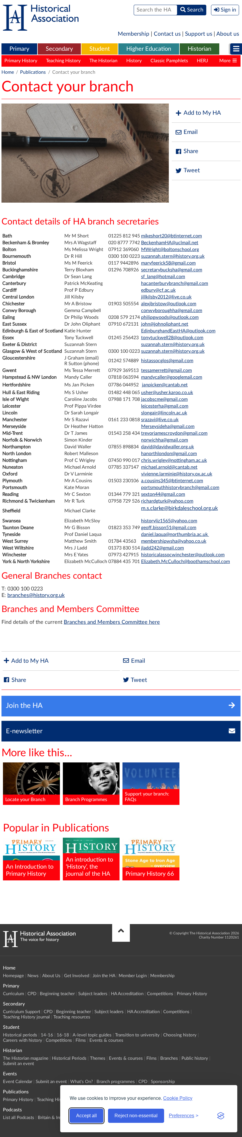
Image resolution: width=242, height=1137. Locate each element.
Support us (198, 34)
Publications (33, 72)
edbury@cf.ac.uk (158, 290)
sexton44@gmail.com (163, 494)
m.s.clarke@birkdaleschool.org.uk (179, 508)
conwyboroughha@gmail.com (171, 310)
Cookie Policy (177, 1098)
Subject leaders (92, 994)
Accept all (86, 1115)
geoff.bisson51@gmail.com (168, 527)
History (134, 60)
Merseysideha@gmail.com (167, 426)
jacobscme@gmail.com (164, 399)
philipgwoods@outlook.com (170, 317)
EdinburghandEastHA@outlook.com (178, 331)
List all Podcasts (18, 1117)
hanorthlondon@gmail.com (169, 453)
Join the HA (104, 976)
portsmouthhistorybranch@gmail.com (180, 487)
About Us (51, 976)
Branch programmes (116, 1081)
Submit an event (18, 1063)
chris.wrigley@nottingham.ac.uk (174, 460)
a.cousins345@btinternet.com (172, 480)
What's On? (81, 1081)
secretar (149, 270)
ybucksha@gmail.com (180, 270)
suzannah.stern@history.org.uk (173, 256)
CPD (31, 994)
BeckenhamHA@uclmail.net (169, 242)
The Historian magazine (25, 1058)
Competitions (160, 994)
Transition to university (137, 1035)
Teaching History (63, 60)
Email (191, 132)
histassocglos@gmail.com (167, 360)
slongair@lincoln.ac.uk (164, 413)
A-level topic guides (92, 1035)
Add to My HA (202, 113)
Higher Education (148, 49)
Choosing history (180, 1035)
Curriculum (13, 994)
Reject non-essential (136, 1115)
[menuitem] (19, 49)
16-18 (63, 1035)
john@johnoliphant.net (164, 324)
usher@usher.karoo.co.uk (167, 392)
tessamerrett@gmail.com (166, 370)
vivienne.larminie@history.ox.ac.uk (176, 474)
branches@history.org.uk (36, 595)
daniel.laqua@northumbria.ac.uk (175, 534)
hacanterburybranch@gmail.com (174, 283)
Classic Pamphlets (169, 60)
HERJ (202, 60)
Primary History (20, 60)
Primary (19, 49)
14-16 (47, 1035)
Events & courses (106, 1040)
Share (191, 151)
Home (7, 72)
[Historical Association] (41, 27)
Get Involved (76, 976)
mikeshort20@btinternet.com (171, 236)
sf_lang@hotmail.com (163, 276)
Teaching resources (71, 1017)
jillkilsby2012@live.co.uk (166, 297)
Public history (195, 1058)
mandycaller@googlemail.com (171, 377)
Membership (133, 34)
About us (227, 34)
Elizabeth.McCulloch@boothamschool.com (185, 561)
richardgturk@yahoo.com (167, 501)
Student (99, 49)
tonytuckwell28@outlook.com (172, 337)
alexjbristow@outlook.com (168, 303)
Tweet (192, 170)
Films (81, 1040)
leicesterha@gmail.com (164, 406)
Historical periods (20, 1035)
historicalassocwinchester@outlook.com (183, 554)
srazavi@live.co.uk (160, 419)
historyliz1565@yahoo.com (169, 521)
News (33, 976)
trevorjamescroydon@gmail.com (174, 433)
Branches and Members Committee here (112, 622)
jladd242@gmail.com (162, 548)
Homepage (13, 976)
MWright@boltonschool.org (170, 249)
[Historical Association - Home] (39, 945)
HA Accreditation (127, 994)
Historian (199, 49)
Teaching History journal (26, 1017)
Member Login (133, 976)
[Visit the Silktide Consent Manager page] (221, 1116)
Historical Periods (69, 1058)
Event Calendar (17, 1081)
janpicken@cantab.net (165, 385)
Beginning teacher (57, 994)
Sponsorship (163, 1081)
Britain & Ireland (53, 1117)
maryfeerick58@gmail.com (168, 263)
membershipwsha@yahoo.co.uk (173, 541)
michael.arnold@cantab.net (169, 467)
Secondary (59, 49)
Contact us (167, 34)
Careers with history (22, 1040)
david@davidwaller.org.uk (167, 446)
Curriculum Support (21, 1012)
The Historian (103, 60)
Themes (97, 1058)
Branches (169, 1058)
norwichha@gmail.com (164, 440)
